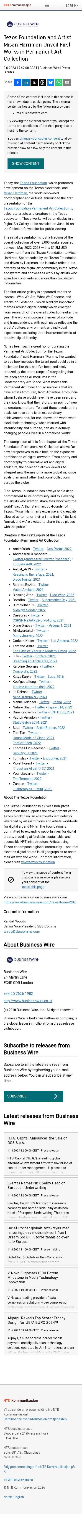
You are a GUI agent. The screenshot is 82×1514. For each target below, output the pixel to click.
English (19, 1497)
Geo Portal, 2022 (59, 549)
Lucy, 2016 (56, 677)
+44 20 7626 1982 (18, 993)
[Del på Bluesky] (50, 83)
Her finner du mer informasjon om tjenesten (35, 1419)
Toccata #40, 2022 (27, 564)
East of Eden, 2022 (27, 743)
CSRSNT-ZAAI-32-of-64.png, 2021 (38, 620)
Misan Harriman (15, 193)
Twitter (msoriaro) (57, 559)
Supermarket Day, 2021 (59, 600)
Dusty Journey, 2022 (28, 636)
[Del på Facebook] (17, 83)
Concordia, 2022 (25, 671)
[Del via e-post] (67, 83)
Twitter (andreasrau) (28, 559)
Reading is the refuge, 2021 (33, 574)
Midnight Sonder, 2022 (29, 610)
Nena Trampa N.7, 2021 (30, 697)
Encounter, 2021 (55, 758)
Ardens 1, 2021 (60, 626)
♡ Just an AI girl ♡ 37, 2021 (33, 769)
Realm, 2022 (62, 702)
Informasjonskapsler (18, 1479)
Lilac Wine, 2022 (62, 595)
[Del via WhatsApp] (58, 83)
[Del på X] (34, 83)
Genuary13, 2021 (25, 753)
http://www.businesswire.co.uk (28, 1001)
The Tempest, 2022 (27, 779)
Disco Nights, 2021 (27, 579)
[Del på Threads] (42, 83)
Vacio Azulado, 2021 (28, 590)
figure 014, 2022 (60, 707)
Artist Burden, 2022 (50, 728)
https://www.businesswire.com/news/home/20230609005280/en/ (41, 902)
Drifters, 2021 (46, 656)
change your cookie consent (40, 138)
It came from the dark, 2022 (33, 687)
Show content (25, 163)
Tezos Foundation (33, 183)
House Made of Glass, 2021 (33, 738)
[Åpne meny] (48, 5)
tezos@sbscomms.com (22, 932)
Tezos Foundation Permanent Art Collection (36, 208)
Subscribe (16, 1096)
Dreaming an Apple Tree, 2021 (35, 661)
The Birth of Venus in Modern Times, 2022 (44, 651)
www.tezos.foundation (38, 862)
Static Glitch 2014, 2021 (30, 722)
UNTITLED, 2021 (62, 712)
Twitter (38, 549)
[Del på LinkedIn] (26, 83)
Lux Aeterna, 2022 (64, 641)
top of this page (33, 887)
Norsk (8, 1497)
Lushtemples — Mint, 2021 (32, 789)
